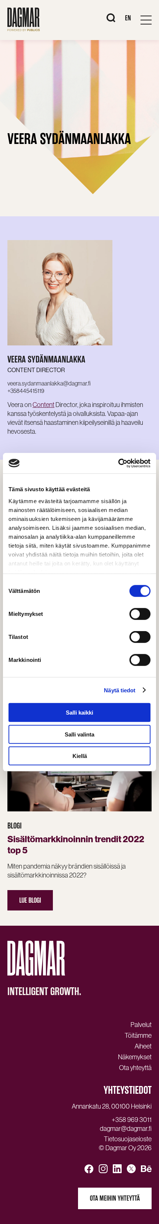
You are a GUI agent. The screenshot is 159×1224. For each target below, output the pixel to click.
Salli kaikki (79, 712)
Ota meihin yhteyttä (115, 1198)
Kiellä (79, 756)
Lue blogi (30, 900)
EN (128, 18)
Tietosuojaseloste (128, 1139)
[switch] (139, 614)
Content (43, 404)
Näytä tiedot (119, 690)
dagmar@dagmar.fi (126, 1128)
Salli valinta (79, 734)
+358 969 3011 (132, 1119)
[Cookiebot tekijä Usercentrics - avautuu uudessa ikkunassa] (118, 463)
